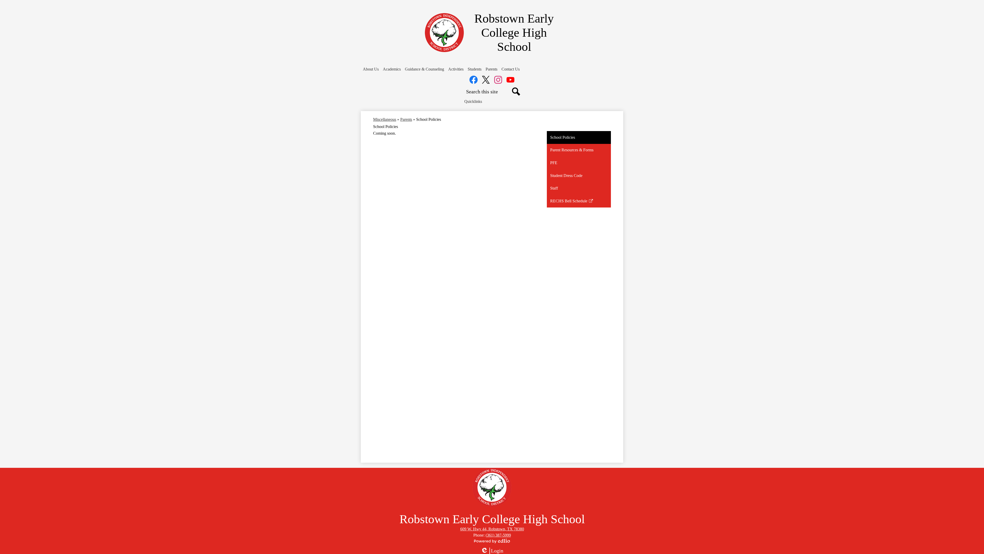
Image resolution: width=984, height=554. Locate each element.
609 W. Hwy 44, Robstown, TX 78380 (492, 529)
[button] (371, 69)
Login (492, 551)
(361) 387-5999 (498, 535)
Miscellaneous (384, 119)
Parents (406, 119)
